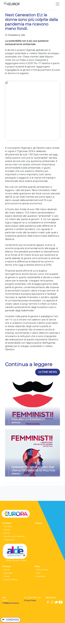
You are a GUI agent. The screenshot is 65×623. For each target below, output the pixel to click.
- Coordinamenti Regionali (13, 536)
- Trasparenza (8, 540)
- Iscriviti (5, 570)
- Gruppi (5, 576)
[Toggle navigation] (57, 4)
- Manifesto (7, 526)
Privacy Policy (30, 600)
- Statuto (6, 530)
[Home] (11, 4)
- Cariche (6, 533)
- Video (38, 573)
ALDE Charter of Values (16, 560)
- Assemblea (7, 573)
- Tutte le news (41, 570)
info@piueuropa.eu (10, 603)
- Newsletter (40, 576)
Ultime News (47, 371)
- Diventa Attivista (10, 579)
